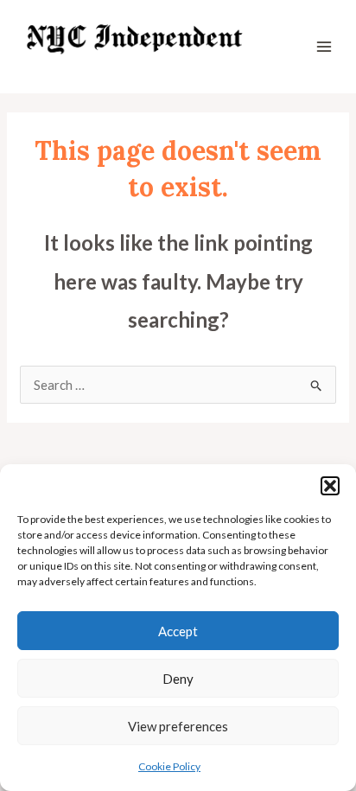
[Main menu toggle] (324, 47)
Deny (178, 678)
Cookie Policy (169, 766)
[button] (330, 485)
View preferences (178, 726)
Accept (178, 631)
